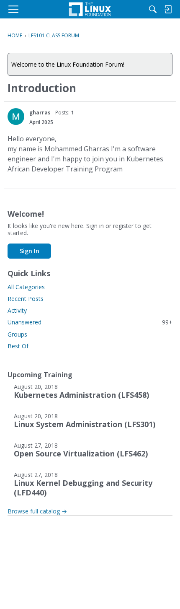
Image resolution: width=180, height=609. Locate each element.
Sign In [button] (29, 251)
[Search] (152, 9)
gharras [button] (40, 112)
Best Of (18, 346)
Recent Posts (26, 299)
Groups (17, 334)
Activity (17, 310)
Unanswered (90, 322)
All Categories (26, 287)
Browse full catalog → (37, 511)
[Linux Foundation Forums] (90, 9)
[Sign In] (167, 9)
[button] (16, 116)
